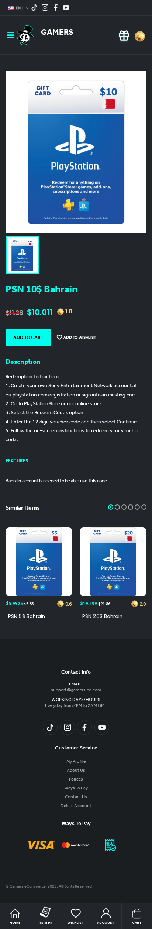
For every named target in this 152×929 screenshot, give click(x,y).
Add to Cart (28, 338)
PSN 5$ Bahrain (26, 616)
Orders (45, 923)
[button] (110, 507)
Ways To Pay (76, 789)
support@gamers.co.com (76, 690)
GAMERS (57, 33)
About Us (76, 771)
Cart (137, 922)
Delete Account (76, 806)
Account (106, 922)
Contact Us (76, 797)
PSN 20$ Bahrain (102, 616)
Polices (76, 780)
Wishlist (76, 922)
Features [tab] (17, 460)
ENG (20, 8)
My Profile (76, 762)
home (15, 922)
